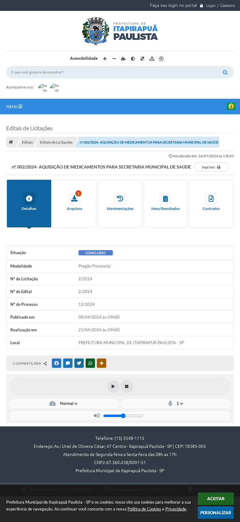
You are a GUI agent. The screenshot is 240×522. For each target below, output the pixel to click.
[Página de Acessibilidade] (161, 59)
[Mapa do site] (152, 59)
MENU (12, 106)
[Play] (113, 386)
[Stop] (127, 386)
